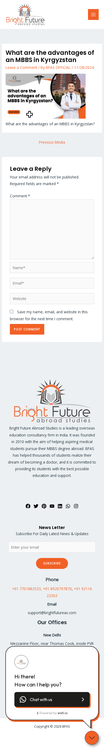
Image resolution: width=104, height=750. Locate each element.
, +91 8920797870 (56, 588)
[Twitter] (36, 506)
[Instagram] (76, 506)
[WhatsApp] (68, 506)
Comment (20, 195)
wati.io (62, 713)
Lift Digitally (62, 737)
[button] (52, 699)
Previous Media (52, 142)
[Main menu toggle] (93, 14)
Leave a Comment (21, 67)
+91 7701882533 (26, 588)
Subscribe (52, 563)
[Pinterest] (44, 506)
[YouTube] (52, 506)
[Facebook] (28, 506)
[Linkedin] (60, 506)
